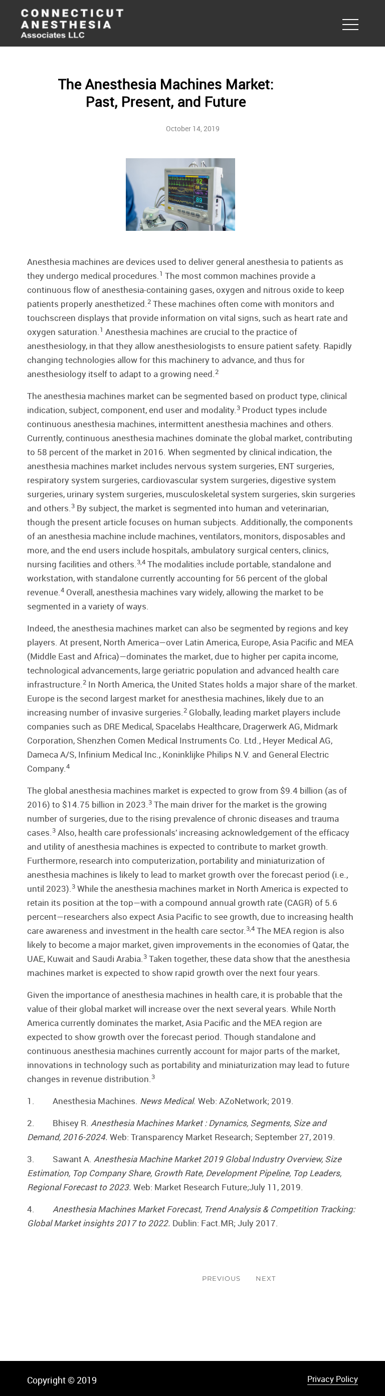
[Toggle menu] (350, 23)
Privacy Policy (332, 1378)
